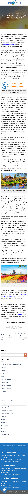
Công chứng (4, 382)
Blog (2, 373)
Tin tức (3, 428)
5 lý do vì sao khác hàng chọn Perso (11, 364)
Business (3, 376)
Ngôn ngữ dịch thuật (6, 407)
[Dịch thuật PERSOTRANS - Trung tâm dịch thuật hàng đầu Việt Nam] (14, 3)
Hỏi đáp (3, 398)
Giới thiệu (3, 395)
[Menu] (2, 3)
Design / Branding (6, 385)
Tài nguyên (4, 422)
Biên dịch (3, 370)
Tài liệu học (4, 419)
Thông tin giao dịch (6, 425)
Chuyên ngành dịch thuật (7, 379)
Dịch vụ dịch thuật (14, 13)
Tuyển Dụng (4, 431)
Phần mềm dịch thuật (7, 413)
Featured (3, 391)
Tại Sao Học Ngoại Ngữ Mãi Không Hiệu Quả (6, 337)
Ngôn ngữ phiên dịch (6, 410)
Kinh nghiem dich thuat (7, 404)
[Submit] (25, 355)
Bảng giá (3, 367)
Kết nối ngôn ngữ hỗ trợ (7, 401)
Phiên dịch (4, 416)
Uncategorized (5, 434)
